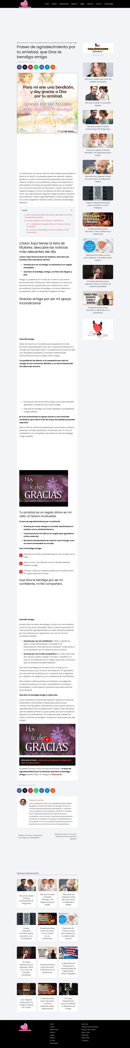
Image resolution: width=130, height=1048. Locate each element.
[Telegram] (47, 67)
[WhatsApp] (36, 67)
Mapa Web (85, 1038)
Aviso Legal (86, 1032)
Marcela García (36, 800)
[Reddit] (52, 67)
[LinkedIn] (41, 67)
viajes (82, 4)
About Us (85, 1024)
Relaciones (64, 4)
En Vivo (99, 4)
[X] (24, 67)
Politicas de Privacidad (90, 1027)
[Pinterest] (30, 67)
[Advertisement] (65, 25)
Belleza (74, 4)
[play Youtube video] (47, 739)
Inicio (47, 4)
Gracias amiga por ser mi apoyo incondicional (44, 220)
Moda (54, 4)
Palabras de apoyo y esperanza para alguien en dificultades (30, 836)
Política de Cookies (89, 1030)
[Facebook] (19, 67)
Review (90, 4)
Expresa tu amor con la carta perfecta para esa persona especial (65, 836)
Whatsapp (109, 4)
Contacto (85, 1040)
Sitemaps (85, 1035)
